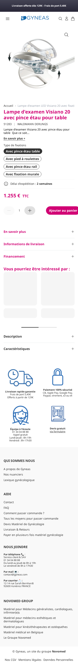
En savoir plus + (14, 138)
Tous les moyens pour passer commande (31, 518)
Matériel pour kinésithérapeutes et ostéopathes (36, 627)
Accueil (8, 106)
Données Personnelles (58, 660)
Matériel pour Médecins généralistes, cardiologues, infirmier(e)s (38, 610)
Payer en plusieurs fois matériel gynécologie (33, 535)
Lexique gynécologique (19, 480)
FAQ (6, 508)
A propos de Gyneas (17, 469)
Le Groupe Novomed (17, 637)
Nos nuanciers (13, 474)
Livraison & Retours (17, 529)
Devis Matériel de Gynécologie (24, 524)
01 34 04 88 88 (12, 560)
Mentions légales (29, 660)
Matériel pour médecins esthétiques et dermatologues (30, 619)
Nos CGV (10, 660)
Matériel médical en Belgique (23, 632)
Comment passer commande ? (24, 513)
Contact (9, 502)
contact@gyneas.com (15, 574)
